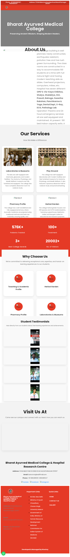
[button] (43, 7)
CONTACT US (54, 501)
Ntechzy (45, 549)
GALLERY (52, 505)
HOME (51, 497)
